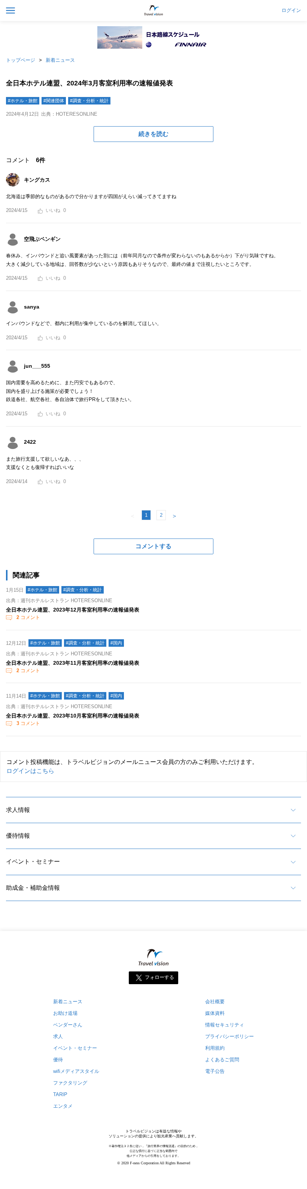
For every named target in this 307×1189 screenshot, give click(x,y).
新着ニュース (60, 60)
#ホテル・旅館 (22, 100)
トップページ (20, 60)
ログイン (291, 10)
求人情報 (18, 810)
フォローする (159, 977)
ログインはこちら (30, 771)
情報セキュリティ (224, 1025)
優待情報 (18, 835)
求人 (58, 1036)
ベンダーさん (67, 1025)
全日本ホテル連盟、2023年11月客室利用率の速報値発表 (72, 663)
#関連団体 (53, 100)
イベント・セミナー (33, 861)
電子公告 (215, 1071)
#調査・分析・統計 (89, 100)
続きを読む (153, 134)
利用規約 (215, 1048)
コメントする (153, 546)
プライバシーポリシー (229, 1036)
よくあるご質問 (222, 1059)
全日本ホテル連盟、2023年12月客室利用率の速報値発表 (72, 610)
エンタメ (63, 1106)
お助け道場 (65, 1013)
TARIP (60, 1094)
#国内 (116, 643)
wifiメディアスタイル (76, 1071)
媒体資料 (215, 1013)
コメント (28, 617)
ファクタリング (70, 1083)
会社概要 (215, 1001)
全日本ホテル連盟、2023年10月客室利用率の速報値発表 (72, 716)
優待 (58, 1059)
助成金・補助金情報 (33, 888)
